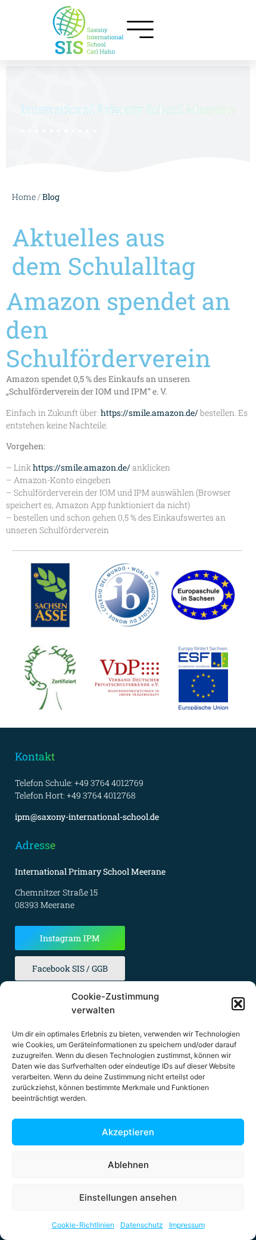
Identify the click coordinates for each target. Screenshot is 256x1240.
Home (24, 196)
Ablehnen (128, 1164)
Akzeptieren (128, 1132)
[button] (238, 1004)
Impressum (187, 1224)
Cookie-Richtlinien (83, 1224)
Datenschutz (141, 1224)
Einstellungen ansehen (128, 1197)
